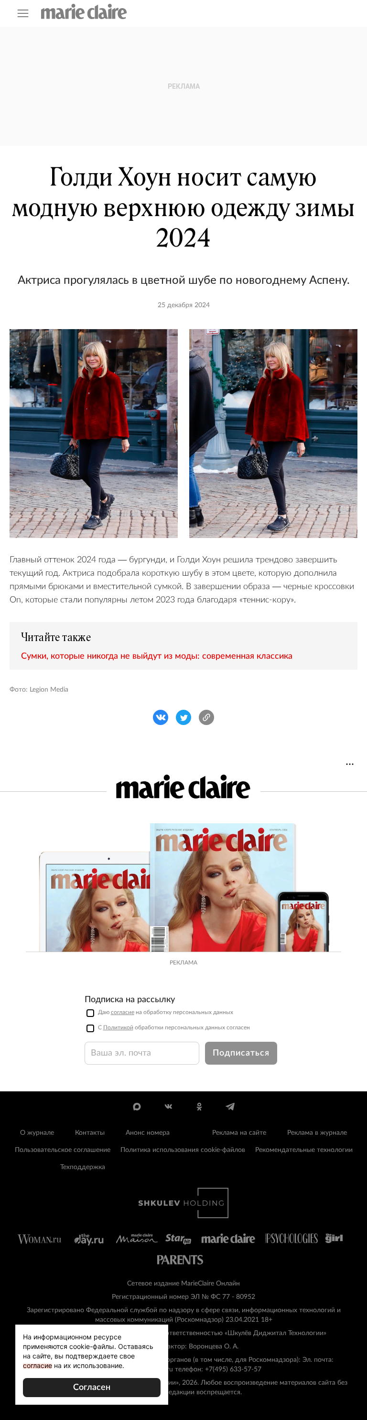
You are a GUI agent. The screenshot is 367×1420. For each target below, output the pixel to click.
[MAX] (137, 1106)
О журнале (37, 1133)
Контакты (90, 1133)
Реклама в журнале (317, 1133)
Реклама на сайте (239, 1133)
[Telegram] (230, 1106)
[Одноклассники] (199, 1106)
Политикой (118, 1027)
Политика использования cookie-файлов (182, 1150)
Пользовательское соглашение (62, 1150)
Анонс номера (148, 1133)
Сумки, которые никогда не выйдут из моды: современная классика (156, 656)
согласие (122, 1012)
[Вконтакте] (168, 1106)
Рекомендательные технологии (304, 1150)
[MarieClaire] (84, 11)
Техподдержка (82, 1167)
